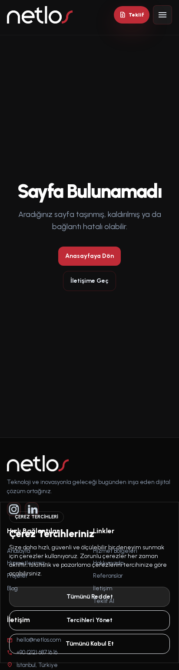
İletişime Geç (89, 280)
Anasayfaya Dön (89, 256)
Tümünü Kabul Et (90, 643)
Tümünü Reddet (89, 596)
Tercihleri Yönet (89, 620)
